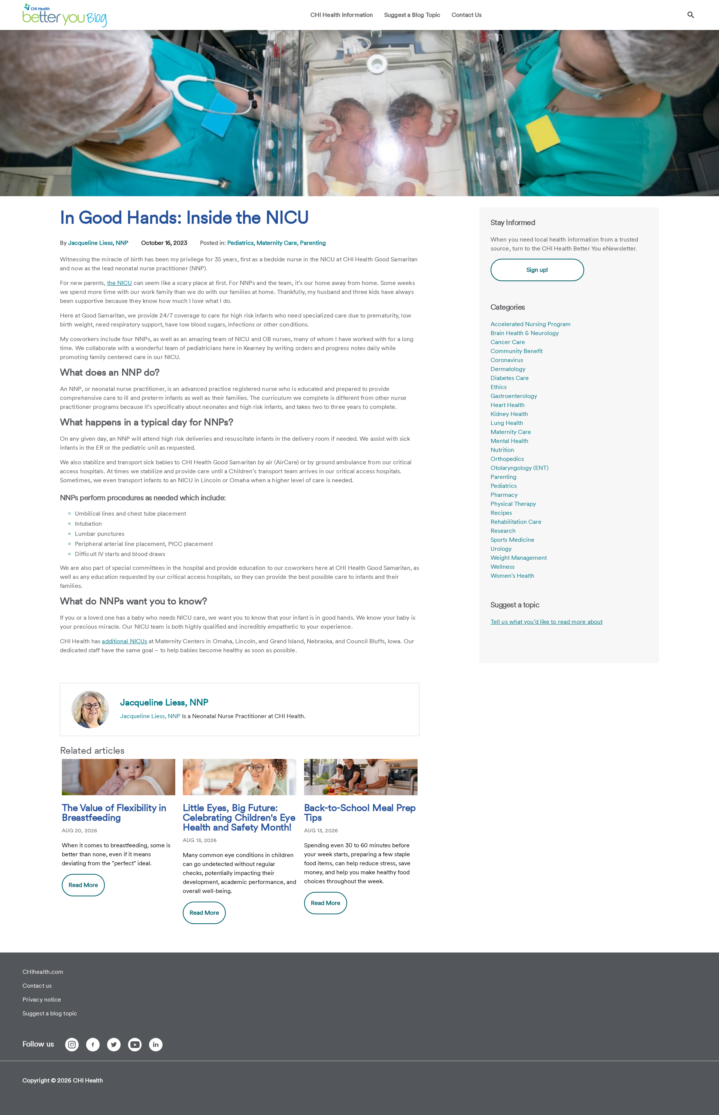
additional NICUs (124, 641)
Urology (501, 548)
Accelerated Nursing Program (531, 324)
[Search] (691, 15)
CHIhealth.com (42, 971)
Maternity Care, (278, 242)
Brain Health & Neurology (525, 333)
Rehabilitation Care (516, 521)
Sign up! (537, 269)
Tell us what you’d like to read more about (547, 621)
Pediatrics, (242, 242)
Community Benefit (517, 351)
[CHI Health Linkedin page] (156, 1044)
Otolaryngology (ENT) (520, 467)
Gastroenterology (514, 395)
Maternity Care (511, 431)
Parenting (313, 242)
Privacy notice (41, 999)
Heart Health (508, 404)
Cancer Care (508, 342)
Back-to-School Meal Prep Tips (360, 813)
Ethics (499, 387)
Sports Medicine (512, 539)
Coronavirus (507, 360)
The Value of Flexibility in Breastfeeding (114, 813)
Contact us (37, 985)
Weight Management (519, 557)
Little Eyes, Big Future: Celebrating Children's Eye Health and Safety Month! (239, 818)
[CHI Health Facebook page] (93, 1044)
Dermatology (508, 369)
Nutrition (502, 449)
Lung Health (507, 422)
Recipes (501, 512)
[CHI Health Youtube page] (135, 1044)
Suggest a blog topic (49, 1013)
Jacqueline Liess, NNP (99, 242)
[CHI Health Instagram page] (72, 1044)
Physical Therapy (513, 503)
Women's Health (512, 575)
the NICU (119, 282)
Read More (83, 884)
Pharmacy (504, 494)
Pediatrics (504, 485)
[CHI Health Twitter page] (114, 1044)
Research (503, 530)
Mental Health (509, 440)
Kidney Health (509, 413)
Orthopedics (507, 458)
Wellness (503, 566)
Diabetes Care (510, 378)
